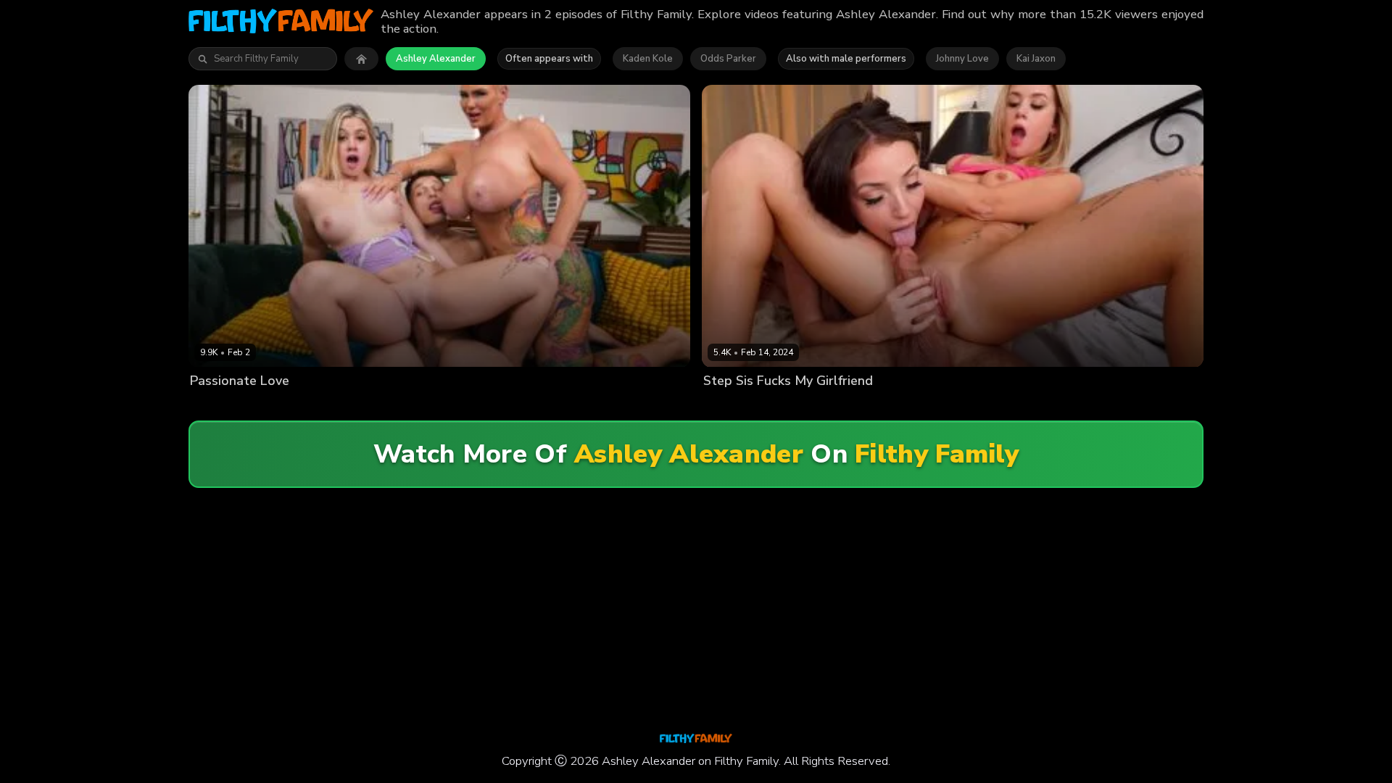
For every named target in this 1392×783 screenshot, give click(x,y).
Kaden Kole (648, 58)
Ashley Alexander (436, 58)
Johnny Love (962, 58)
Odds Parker (728, 58)
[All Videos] (361, 58)
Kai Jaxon (1036, 58)
